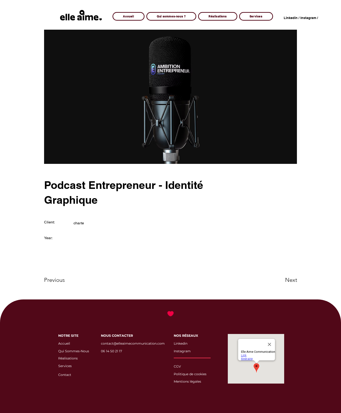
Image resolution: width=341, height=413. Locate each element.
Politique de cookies (190, 374)
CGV (177, 366)
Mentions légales (187, 381)
